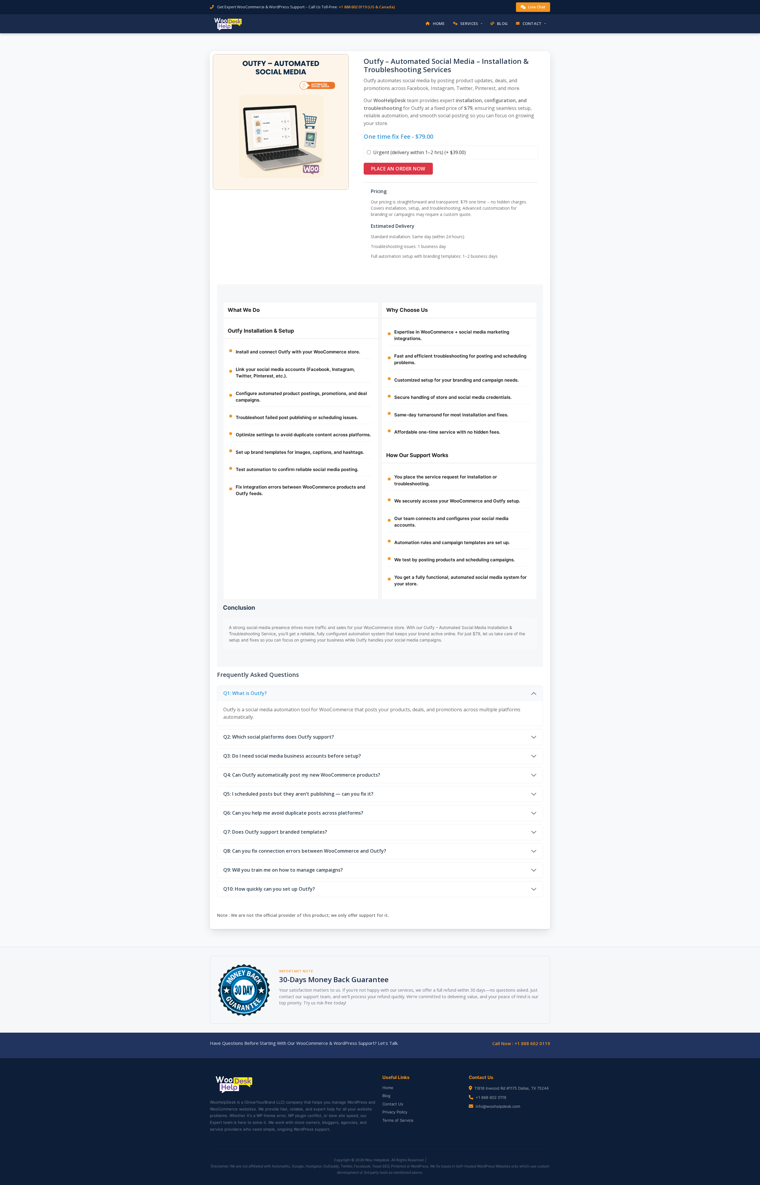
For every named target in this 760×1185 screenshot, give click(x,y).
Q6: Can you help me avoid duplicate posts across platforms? (293, 813)
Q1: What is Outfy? (245, 693)
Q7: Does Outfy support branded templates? (275, 832)
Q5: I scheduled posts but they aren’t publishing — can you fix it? (298, 794)
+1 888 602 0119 (491, 1097)
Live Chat (536, 7)
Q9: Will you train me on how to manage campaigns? (283, 870)
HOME (439, 23)
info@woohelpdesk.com (498, 1106)
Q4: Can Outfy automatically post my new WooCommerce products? (301, 775)
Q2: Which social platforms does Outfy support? (278, 737)
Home (387, 1087)
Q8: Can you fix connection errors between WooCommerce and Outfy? (304, 851)
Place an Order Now (398, 168)
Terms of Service (398, 1120)
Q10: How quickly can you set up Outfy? (269, 889)
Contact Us (392, 1104)
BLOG (502, 23)
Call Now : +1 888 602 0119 (521, 1043)
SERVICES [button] (469, 23)
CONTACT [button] (532, 23)
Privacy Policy (394, 1112)
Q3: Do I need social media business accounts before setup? (292, 756)
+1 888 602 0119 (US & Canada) (367, 7)
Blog (386, 1095)
